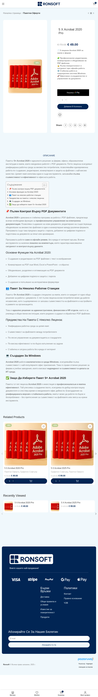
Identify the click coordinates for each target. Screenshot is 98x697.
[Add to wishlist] (60, 115)
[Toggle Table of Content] (43, 185)
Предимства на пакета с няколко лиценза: (26, 198)
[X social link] (70, 125)
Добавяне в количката (73, 106)
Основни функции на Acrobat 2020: (24, 192)
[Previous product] (88, 13)
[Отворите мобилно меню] (3, 3)
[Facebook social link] (65, 125)
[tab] (49, 155)
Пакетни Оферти (31, 13)
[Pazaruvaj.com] (85, 660)
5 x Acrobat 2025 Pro (60, 468)
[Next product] (93, 13)
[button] (25, 481)
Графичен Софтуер (28, 472)
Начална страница (12, 13)
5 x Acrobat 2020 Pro (14, 468)
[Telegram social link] (85, 125)
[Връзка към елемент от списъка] (49, 597)
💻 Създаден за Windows (19, 201)
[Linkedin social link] (80, 125)
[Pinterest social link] (75, 125)
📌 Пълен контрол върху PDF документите (27, 189)
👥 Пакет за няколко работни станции (25, 195)
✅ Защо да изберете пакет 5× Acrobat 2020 (27, 204)
